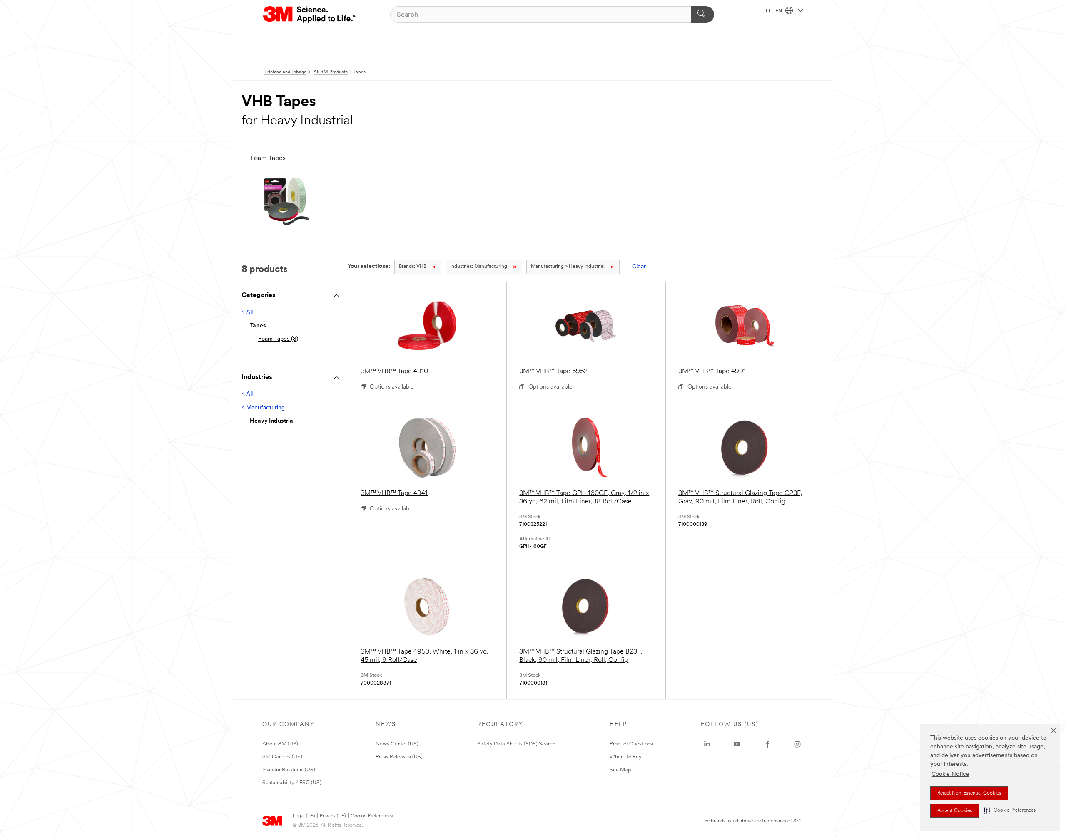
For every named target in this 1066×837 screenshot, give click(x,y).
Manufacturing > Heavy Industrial (568, 266)
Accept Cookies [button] (954, 810)
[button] (1009, 810)
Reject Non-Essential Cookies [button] (969, 793)
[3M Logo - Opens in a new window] (310, 14)
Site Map (620, 770)
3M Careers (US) (282, 757)
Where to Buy (626, 757)
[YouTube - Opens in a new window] (737, 744)
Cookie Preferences (372, 816)
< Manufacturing (263, 408)
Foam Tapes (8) (278, 339)
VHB (412, 266)
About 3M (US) (280, 744)
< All (247, 312)
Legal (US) (304, 816)
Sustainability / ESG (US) (291, 782)
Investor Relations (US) (288, 770)
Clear (639, 267)
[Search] (702, 14)
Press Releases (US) (399, 757)
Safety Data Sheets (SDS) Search (516, 744)
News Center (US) (397, 744)
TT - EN (774, 11)
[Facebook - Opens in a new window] (767, 744)
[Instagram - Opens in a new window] (797, 744)
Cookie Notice (950, 774)
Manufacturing (478, 266)
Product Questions (631, 744)
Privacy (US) (333, 816)
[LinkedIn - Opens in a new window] (707, 744)
